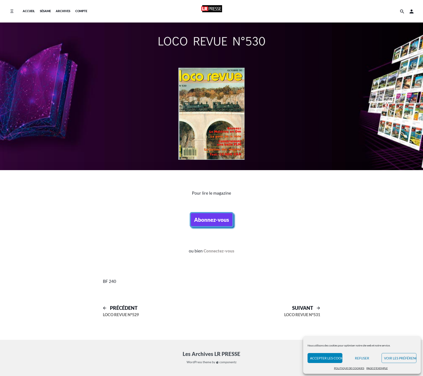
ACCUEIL (29, 11)
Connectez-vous (219, 250)
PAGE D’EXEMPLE (377, 368)
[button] (411, 11)
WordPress (194, 362)
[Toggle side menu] (12, 11)
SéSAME (45, 11)
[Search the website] (402, 11)
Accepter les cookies (326, 358)
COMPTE (81, 11)
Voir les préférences (400, 358)
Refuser (362, 358)
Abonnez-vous (211, 219)
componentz (227, 362)
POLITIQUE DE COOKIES (349, 368)
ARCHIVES (63, 11)
